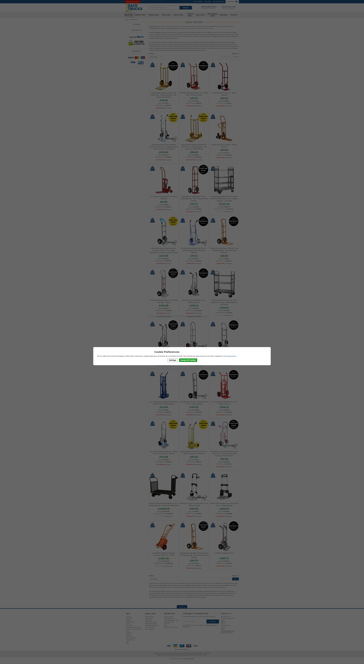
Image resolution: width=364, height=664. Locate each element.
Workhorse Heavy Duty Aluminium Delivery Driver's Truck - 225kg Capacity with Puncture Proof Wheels (164, 250)
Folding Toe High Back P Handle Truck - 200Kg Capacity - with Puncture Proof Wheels (194, 555)
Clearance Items (149, 616)
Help (209, 1)
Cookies (128, 634)
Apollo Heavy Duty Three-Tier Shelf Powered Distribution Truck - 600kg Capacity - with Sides (224, 199)
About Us (128, 616)
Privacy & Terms (231, 356)
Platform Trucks (140, 15)
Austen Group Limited (188, 658)
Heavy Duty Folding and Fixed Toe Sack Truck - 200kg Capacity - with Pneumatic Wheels (164, 95)
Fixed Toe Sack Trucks (151, 622)
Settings (172, 360)
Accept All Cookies (188, 360)
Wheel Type (223, 15)
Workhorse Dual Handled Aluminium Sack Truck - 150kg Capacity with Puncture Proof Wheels (224, 454)
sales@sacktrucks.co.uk (227, 631)
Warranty (128, 620)
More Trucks (200, 15)
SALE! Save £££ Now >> (133, 1)
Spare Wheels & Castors (212, 15)
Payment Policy (130, 622)
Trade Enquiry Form (169, 618)
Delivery (199, 1)
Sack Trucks (129, 15)
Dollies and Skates (150, 627)
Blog (165, 625)
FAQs (127, 643)
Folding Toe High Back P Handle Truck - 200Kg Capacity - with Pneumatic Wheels (224, 250)
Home (126, 19)
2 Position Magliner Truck (224, 553)
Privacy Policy (129, 639)
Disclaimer (129, 618)
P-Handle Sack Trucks (151, 623)
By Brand (234, 15)
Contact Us (129, 632)
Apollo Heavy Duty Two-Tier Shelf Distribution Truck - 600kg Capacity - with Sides (224, 302)
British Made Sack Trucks (152, 625)
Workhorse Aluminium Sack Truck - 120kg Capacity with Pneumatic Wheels (194, 250)
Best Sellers (148, 620)
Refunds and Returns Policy (133, 627)
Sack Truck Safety (169, 622)
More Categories (149, 629)
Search (186, 8)
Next (235, 57)
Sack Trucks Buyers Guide (171, 620)
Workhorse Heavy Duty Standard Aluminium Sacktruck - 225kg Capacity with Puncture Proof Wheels (163, 147)
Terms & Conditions (131, 638)
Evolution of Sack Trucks (171, 627)
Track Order (129, 625)
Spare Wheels (149, 618)
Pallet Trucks (166, 15)
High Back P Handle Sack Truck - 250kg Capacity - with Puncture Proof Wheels (194, 199)
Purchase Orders (168, 616)
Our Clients (167, 623)
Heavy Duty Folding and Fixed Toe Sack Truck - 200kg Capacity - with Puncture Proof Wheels (194, 147)
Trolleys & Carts (153, 15)
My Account (220, 1)
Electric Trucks (178, 15)
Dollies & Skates (191, 15)
